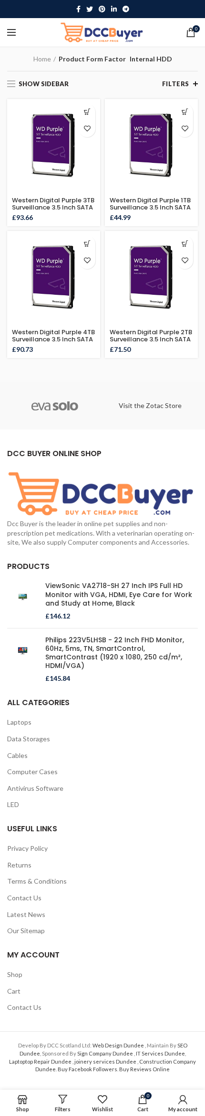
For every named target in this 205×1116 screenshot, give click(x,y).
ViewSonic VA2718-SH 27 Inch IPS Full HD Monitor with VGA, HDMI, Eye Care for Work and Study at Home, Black (118, 594)
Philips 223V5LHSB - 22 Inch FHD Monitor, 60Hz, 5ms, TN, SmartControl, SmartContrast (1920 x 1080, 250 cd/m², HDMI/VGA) (114, 653)
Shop (14, 974)
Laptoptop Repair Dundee (40, 1061)
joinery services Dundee (105, 1061)
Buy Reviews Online (144, 1069)
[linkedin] (114, 9)
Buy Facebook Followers (87, 1069)
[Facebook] (78, 9)
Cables (17, 755)
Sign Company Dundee (105, 1053)
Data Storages (28, 739)
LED (13, 804)
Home (42, 59)
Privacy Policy (27, 848)
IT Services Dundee (160, 1053)
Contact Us (24, 898)
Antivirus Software (35, 788)
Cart (13, 991)
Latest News (26, 914)
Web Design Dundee (118, 1045)
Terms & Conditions (37, 881)
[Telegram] (126, 9)
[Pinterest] (102, 9)
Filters (175, 84)
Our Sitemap (26, 931)
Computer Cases (32, 771)
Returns (19, 865)
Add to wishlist (87, 128)
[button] (87, 112)
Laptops (19, 722)
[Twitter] (89, 9)
